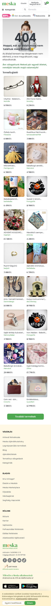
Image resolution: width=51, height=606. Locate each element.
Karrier (6, 521)
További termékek (25, 416)
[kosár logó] (45, 3)
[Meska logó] (9, 3)
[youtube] (19, 560)
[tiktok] (24, 560)
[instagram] (9, 560)
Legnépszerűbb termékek (14, 446)
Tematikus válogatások (13, 459)
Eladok (23, 3)
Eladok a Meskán (10, 483)
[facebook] (5, 560)
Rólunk (6, 516)
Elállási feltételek (10, 533)
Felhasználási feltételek (13, 529)
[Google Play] (11, 586)
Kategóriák (7, 463)
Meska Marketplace (11, 487)
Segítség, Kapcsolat (11, 500)
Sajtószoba (7, 525)
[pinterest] (14, 560)
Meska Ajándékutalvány (13, 441)
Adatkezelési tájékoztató (14, 538)
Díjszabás (7, 492)
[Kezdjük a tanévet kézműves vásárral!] (6, 15)
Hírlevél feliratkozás (11, 437)
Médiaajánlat (8, 496)
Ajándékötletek (9, 454)
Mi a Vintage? (9, 479)
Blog (5, 450)
